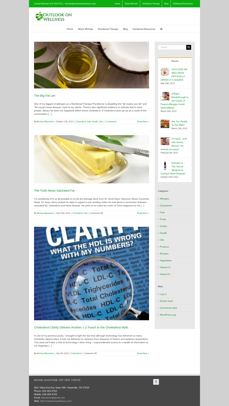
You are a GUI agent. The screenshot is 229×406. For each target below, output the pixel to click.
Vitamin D (165, 267)
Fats (89, 121)
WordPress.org (168, 314)
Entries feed (166, 301)
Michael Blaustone (45, 121)
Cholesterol (81, 121)
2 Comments (110, 121)
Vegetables (166, 260)
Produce (164, 246)
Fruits (163, 219)
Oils (101, 121)
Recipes (164, 253)
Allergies (164, 198)
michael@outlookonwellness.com (80, 4)
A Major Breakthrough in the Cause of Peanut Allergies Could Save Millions (174, 100)
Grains (163, 226)
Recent (174, 61)
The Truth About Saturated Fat (54, 190)
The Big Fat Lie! (44, 95)
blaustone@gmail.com (53, 397)
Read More (142, 121)
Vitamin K (165, 274)
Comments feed (168, 308)
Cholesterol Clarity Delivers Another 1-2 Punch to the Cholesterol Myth (81, 327)
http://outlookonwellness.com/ (56, 401)
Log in (163, 294)
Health (95, 121)
